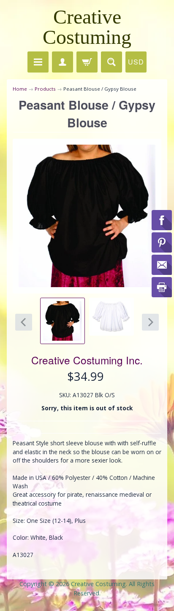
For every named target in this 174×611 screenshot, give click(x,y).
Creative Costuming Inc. (87, 360)
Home (20, 89)
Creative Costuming (87, 26)
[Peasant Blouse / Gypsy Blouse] (62, 321)
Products (45, 89)
